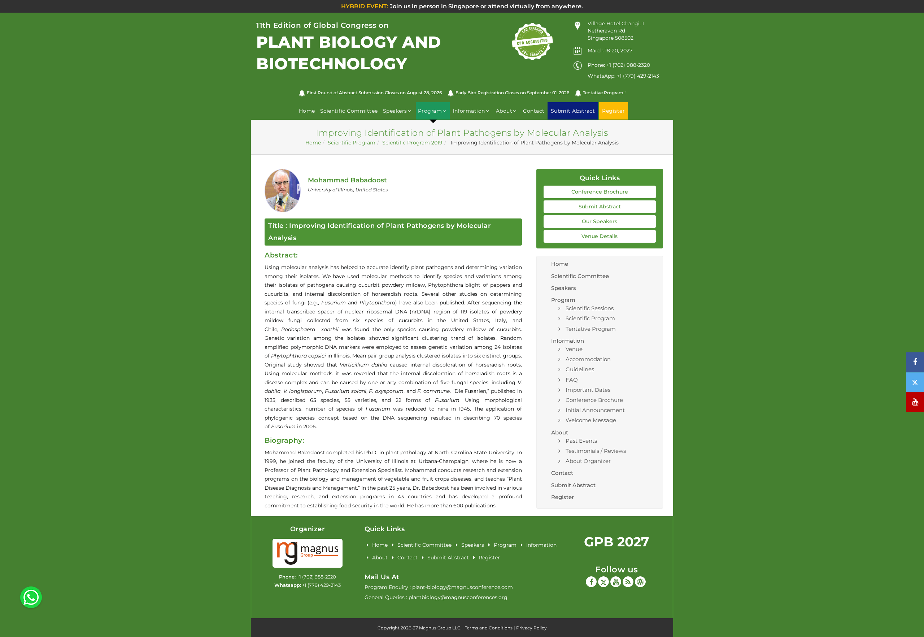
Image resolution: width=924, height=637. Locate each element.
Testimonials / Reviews (596, 450)
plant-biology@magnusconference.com (462, 587)
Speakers (563, 288)
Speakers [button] (395, 111)
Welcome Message (591, 420)
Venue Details (599, 236)
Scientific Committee (349, 111)
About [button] (504, 111)
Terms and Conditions (489, 627)
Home (307, 111)
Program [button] (430, 111)
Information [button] (469, 111)
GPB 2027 (616, 542)
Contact (534, 111)
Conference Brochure (599, 191)
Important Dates (588, 389)
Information (541, 545)
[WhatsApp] (31, 597)
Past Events (581, 440)
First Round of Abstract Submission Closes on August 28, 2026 (374, 92)
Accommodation (588, 359)
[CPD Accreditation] (532, 41)
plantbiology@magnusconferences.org (458, 597)
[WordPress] (640, 581)
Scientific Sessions (590, 308)
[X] (603, 581)
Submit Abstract (600, 206)
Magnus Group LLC (440, 627)
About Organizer (588, 461)
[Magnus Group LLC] (308, 553)
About (380, 557)
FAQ (572, 379)
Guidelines (580, 369)
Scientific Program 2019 (412, 142)
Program (505, 545)
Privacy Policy (531, 627)
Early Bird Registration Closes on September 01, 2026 (512, 92)
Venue (574, 349)
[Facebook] (591, 581)
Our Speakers (599, 221)
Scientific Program (351, 142)
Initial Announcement (595, 410)
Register (562, 497)
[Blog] (628, 581)
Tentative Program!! (604, 92)
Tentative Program (591, 328)
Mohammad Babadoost (347, 180)
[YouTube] (615, 581)
